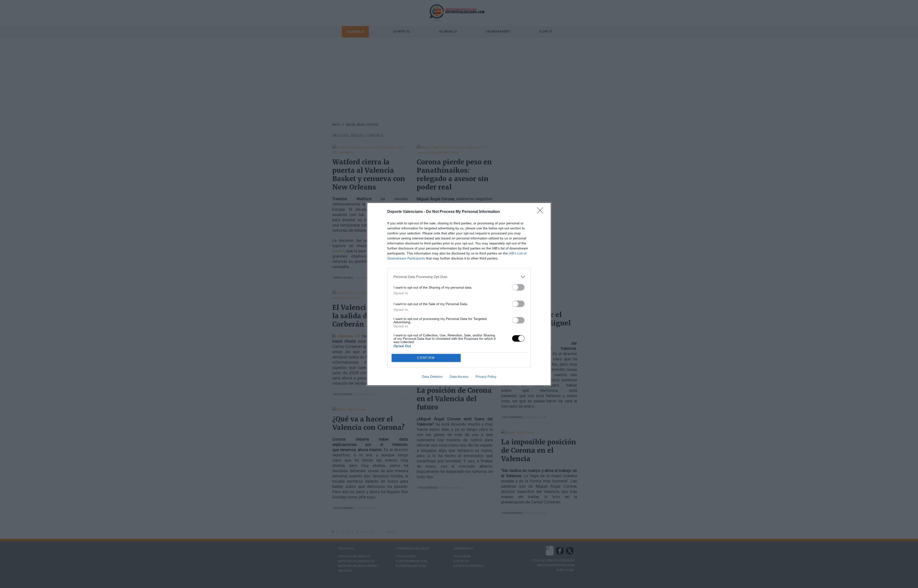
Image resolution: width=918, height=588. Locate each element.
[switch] (518, 287)
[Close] (541, 211)
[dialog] (459, 294)
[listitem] (459, 276)
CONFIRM (426, 358)
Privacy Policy (485, 376)
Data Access (459, 376)
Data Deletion (432, 376)
